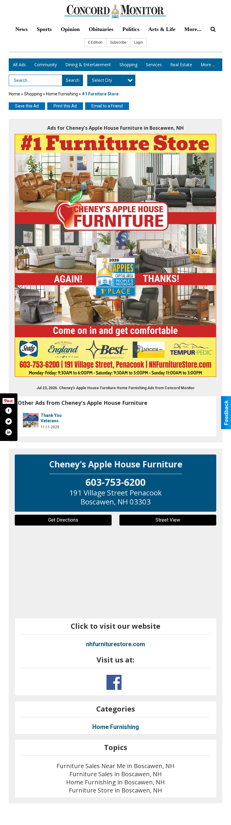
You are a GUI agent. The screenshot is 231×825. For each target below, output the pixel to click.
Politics (130, 29)
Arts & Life (161, 29)
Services (154, 64)
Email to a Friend (107, 106)
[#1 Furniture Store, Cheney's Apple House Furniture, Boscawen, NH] (115, 255)
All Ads (19, 64)
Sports (44, 29)
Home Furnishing (62, 93)
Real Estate (181, 64)
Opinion (70, 29)
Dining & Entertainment (88, 64)
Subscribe (118, 42)
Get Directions (63, 520)
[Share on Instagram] (8, 432)
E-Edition (95, 42)
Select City (102, 80)
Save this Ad (27, 106)
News (21, 29)
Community (45, 64)
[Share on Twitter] (8, 421)
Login (138, 42)
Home (14, 93)
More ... (208, 64)
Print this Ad (65, 106)
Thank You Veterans (51, 418)
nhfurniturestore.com (115, 644)
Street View (168, 520)
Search (72, 80)
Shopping (128, 64)
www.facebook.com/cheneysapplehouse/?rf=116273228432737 (114, 682)
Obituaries (101, 29)
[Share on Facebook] (8, 410)
